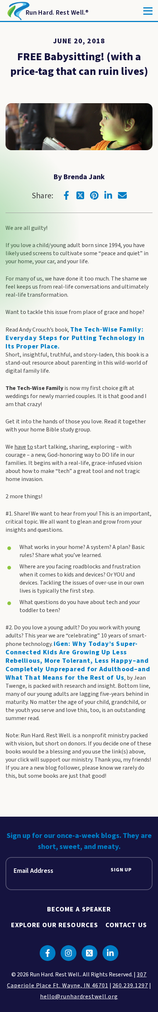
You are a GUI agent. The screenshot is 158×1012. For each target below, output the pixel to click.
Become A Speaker (79, 909)
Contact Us (126, 925)
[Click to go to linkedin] (108, 195)
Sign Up (121, 870)
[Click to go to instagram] (68, 953)
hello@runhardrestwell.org (79, 997)
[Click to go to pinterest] (94, 195)
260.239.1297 (130, 986)
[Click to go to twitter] (80, 195)
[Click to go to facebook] (66, 195)
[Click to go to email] (122, 195)
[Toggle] (147, 11)
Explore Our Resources (54, 925)
